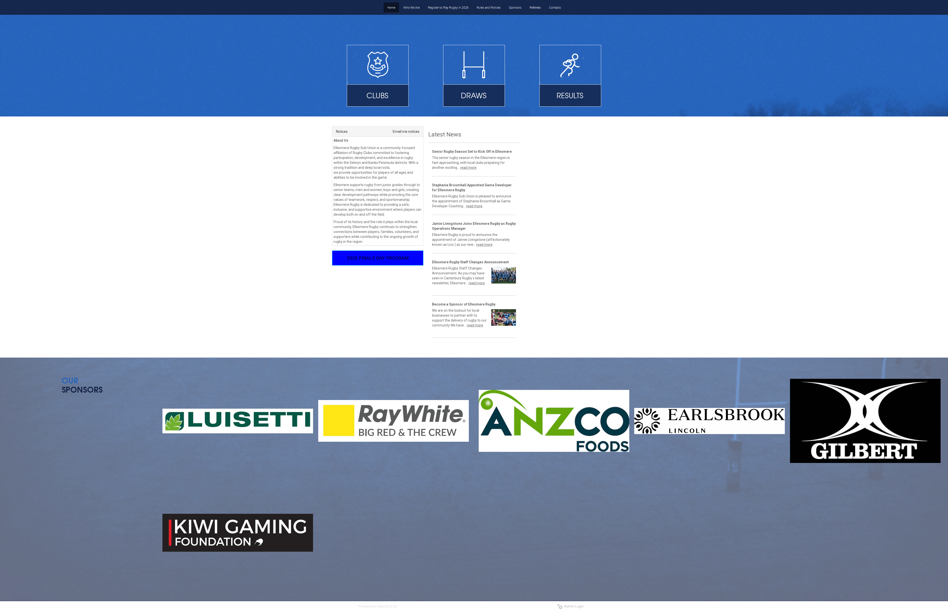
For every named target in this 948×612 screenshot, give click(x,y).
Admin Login (573, 606)
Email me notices (406, 132)
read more (468, 168)
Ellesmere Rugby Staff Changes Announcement (470, 262)
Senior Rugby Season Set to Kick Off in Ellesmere (472, 151)
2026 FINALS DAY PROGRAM (378, 258)
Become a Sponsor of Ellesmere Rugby (463, 304)
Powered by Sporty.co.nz (377, 606)
